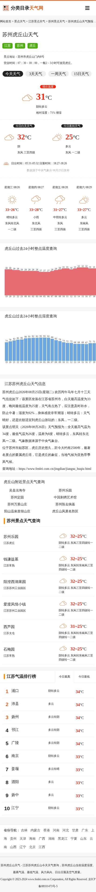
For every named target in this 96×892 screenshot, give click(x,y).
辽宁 (23, 847)
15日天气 (81, 74)
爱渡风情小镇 (14, 604)
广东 (85, 830)
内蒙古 (35, 830)
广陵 (15, 743)
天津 (23, 838)
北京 (32, 847)
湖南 (51, 838)
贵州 (13, 838)
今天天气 (12, 74)
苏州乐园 (10, 537)
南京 (15, 756)
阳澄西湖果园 (14, 582)
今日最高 (64, 676)
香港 (46, 830)
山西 (13, 847)
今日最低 (84, 676)
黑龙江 (63, 838)
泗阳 (15, 782)
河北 (65, 830)
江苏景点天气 (36, 21)
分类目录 (27, 7)
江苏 (7, 45)
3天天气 (35, 74)
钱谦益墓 (10, 559)
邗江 (15, 730)
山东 (83, 838)
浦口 (15, 691)
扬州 (15, 717)
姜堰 (15, 769)
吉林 (24, 830)
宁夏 (74, 838)
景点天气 (19, 21)
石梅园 (9, 649)
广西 (42, 838)
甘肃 (75, 830)
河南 (56, 830)
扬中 (15, 795)
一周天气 (58, 74)
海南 (32, 838)
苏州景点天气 (56, 21)
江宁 (15, 808)
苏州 (20, 45)
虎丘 (32, 45)
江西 (42, 847)
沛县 (15, 704)
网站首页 (5, 21)
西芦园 (9, 627)
